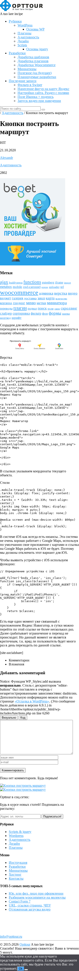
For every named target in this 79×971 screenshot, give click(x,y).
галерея (17, 298)
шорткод (5, 317)
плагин (20, 308)
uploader (54, 287)
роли (51, 308)
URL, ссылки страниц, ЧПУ (30, 905)
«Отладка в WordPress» (32, 701)
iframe (59, 282)
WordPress (25, 25)
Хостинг (15, 874)
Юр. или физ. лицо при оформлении (36, 893)
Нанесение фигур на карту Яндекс (43, 89)
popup (44, 287)
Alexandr (6, 158)
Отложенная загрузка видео (29, 909)
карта (50, 298)
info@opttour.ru (11, 936)
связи (57, 309)
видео (72, 293)
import (67, 283)
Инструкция (18, 862)
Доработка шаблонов (33, 57)
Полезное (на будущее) (35, 73)
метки (41, 303)
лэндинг (19, 303)
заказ (41, 298)
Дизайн (23, 41)
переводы (6, 308)
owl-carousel (32, 287)
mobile (17, 287)
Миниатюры (27, 69)
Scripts (22, 45)
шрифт (17, 317)
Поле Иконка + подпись (36, 97)
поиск (42, 308)
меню (31, 303)
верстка (60, 293)
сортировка (21, 313)
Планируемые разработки (37, 77)
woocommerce (19, 292)
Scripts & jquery (20, 832)
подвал (32, 308)
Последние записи (22, 81)
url (62, 287)
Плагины (24, 33)
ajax (4, 282)
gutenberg (48, 282)
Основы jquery (37, 49)
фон (45, 313)
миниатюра (57, 303)
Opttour (25, 944)
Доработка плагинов (33, 61)
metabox (6, 287)
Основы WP (35, 29)
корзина (6, 303)
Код (22, 717)
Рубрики (15, 21)
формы (55, 313)
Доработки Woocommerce (37, 65)
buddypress (16, 282)
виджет (5, 298)
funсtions (32, 282)
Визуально (9, 717)
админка (46, 293)
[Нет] (26, 969)
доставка (30, 298)
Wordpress (16, 836)
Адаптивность (28, 37)
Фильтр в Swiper (30, 85)
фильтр (36, 313)
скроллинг (69, 308)
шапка (66, 313)
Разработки (17, 53)
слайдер (6, 313)
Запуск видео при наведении (39, 101)
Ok (21, 968)
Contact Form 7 (20, 901)
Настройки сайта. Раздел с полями (43, 93)
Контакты (16, 878)
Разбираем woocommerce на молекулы (37, 897)
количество (61, 298)
